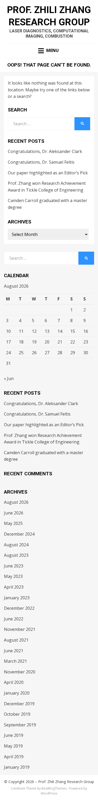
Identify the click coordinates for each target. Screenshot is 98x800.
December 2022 (19, 608)
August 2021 (16, 640)
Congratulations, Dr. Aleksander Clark (45, 151)
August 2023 (16, 555)
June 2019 (13, 735)
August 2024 (16, 545)
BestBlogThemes (54, 788)
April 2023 (14, 587)
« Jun (9, 378)
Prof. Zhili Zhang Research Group (66, 781)
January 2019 (17, 767)
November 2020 (19, 672)
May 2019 (13, 746)
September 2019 (20, 725)
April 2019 (14, 757)
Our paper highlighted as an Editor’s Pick (48, 173)
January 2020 (17, 693)
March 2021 (15, 661)
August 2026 (16, 502)
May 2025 (13, 523)
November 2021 (19, 629)
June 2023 (13, 566)
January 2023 (17, 598)
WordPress (49, 793)
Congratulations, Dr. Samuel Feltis (41, 162)
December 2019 (19, 704)
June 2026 (13, 513)
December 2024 (19, 534)
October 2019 (17, 714)
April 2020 (14, 682)
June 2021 (13, 651)
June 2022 (13, 619)
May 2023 (13, 576)
